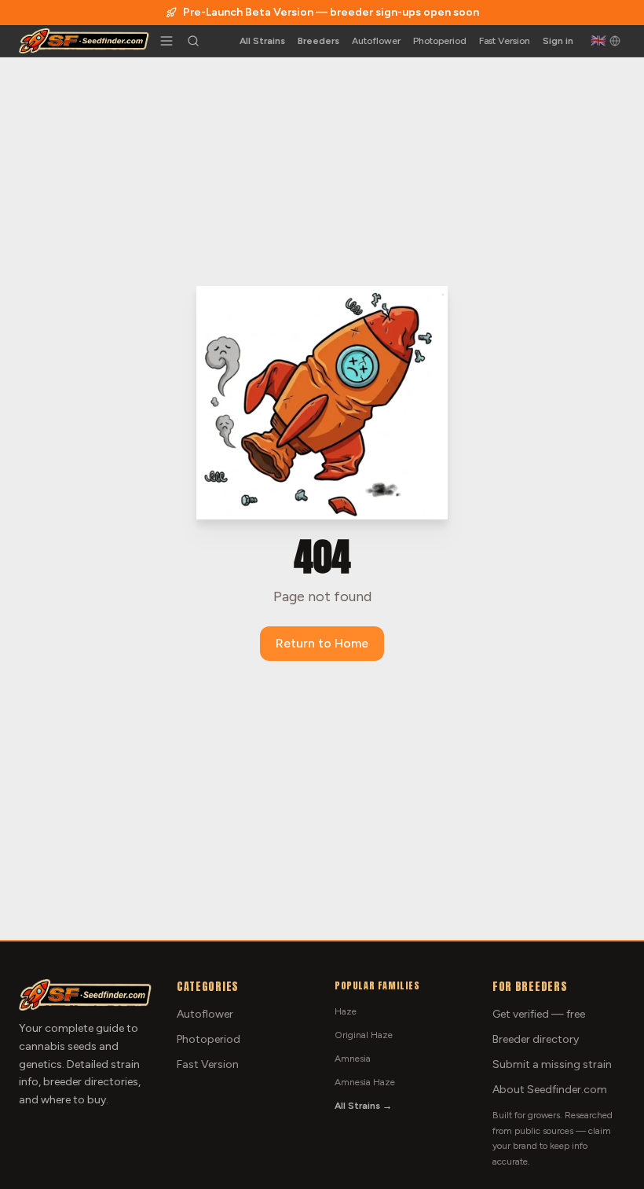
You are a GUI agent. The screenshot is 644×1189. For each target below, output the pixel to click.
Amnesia (353, 1058)
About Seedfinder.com (549, 1089)
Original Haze (364, 1034)
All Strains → (363, 1105)
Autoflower (376, 40)
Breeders (318, 40)
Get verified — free (538, 1014)
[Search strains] (193, 40)
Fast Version (504, 40)
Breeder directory (535, 1039)
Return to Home (322, 643)
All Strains (262, 40)
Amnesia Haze (365, 1082)
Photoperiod (440, 40)
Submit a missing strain (552, 1064)
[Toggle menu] (166, 41)
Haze (346, 1011)
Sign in (558, 40)
